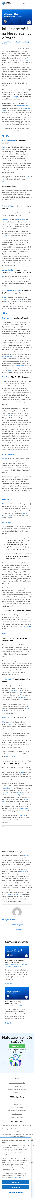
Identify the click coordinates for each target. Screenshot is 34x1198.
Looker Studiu (7, 788)
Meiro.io (25, 856)
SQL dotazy (20, 792)
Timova (4, 526)
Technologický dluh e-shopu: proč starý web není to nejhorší (17, 1130)
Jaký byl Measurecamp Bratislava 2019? (13, 1003)
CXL (25, 383)
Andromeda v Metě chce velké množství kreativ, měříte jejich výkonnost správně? (17, 1135)
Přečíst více (8, 984)
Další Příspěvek (17, 930)
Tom (26, 103)
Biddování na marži (17, 1101)
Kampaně (7, 964)
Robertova (5, 458)
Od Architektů (16, 42)
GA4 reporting (6, 236)
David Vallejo (7, 318)
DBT (14, 306)
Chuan (4, 297)
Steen (4, 147)
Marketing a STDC (15, 964)
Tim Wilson (6, 522)
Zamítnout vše (16, 1187)
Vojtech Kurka (7, 270)
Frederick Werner (8, 206)
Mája (4, 313)
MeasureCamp (24, 60)
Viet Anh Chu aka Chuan (12, 290)
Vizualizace (9, 966)
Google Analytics (7, 356)
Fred (3, 381)
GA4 (19, 231)
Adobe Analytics (22, 220)
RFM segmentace (17, 1104)
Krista (4, 504)
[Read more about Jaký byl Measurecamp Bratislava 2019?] (17, 993)
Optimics (5, 299)
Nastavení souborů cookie (15, 1192)
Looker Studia (18, 894)
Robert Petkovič (8, 454)
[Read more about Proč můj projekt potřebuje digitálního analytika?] (17, 952)
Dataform (18, 299)
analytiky (4, 181)
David (25, 345)
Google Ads (20, 366)
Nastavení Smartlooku (17, 1117)
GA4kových (15, 97)
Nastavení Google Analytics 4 (17, 1107)
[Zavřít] (29, 1140)
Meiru (5, 279)
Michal (5, 135)
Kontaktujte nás (17, 1046)
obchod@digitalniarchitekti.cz (17, 1050)
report (22, 772)
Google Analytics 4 (24, 697)
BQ (19, 795)
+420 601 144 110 (17, 1052)
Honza (21, 693)
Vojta (3, 276)
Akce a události (6, 42)
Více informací (17, 1177)
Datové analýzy (17, 1092)
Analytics (10, 370)
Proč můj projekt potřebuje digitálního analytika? (15, 961)
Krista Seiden (7, 499)
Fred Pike (5, 377)
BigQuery (5, 792)
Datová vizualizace (17, 1114)
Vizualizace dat (17, 1086)
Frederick (5, 220)
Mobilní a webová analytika (17, 1083)
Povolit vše (15, 1182)
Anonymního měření (22, 106)
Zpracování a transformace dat (17, 1089)
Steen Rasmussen (9, 140)
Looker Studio (10, 756)
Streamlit (23, 815)
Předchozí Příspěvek (17, 925)
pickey (14, 770)
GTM (30, 393)
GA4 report (14, 690)
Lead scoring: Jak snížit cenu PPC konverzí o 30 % (17, 1125)
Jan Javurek (6, 679)
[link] (24, 3)
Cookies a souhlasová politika (17, 1111)
